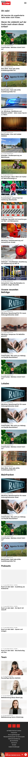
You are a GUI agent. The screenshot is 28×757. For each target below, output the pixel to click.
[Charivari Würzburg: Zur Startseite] (6, 3)
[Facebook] (9, 726)
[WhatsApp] (18, 726)
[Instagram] (14, 726)
